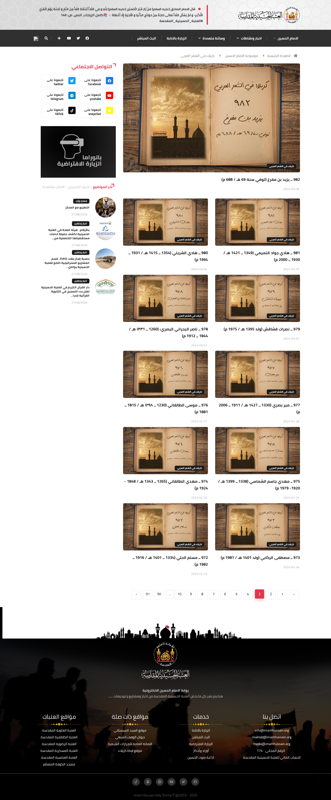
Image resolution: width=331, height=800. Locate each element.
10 (179, 594)
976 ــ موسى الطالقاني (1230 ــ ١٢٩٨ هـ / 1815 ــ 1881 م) (166, 408)
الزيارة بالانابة (177, 38)
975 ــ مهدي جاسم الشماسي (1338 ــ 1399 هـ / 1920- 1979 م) (259, 485)
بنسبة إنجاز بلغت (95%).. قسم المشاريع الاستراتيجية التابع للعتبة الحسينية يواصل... (67, 263)
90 (159, 594)
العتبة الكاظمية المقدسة (59, 737)
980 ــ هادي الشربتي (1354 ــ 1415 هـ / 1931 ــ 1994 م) (168, 256)
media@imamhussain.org (271, 744)
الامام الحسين (287, 38)
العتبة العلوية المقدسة (59, 730)
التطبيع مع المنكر (77, 207)
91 (148, 594)
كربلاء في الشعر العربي (197, 56)
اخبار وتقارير (80, 223)
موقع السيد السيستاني (130, 730)
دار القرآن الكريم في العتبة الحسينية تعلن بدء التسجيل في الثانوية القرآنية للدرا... (65, 291)
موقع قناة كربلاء (130, 750)
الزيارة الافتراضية (201, 744)
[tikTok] (136, 782)
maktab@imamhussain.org (272, 737)
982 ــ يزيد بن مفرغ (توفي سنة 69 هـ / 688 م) (260, 179)
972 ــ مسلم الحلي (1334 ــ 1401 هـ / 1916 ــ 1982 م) (170, 561)
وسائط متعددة (213, 38)
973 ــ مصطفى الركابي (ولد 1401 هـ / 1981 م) (260, 557)
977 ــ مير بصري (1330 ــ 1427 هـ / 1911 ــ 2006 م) (259, 408)
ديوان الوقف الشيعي (130, 737)
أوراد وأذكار (201, 750)
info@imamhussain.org (272, 730)
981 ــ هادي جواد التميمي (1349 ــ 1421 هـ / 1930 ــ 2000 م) (261, 256)
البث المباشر (146, 38)
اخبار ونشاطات (251, 38)
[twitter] (78, 38)
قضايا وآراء (81, 201)
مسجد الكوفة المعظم (59, 764)
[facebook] (87, 38)
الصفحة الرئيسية (279, 56)
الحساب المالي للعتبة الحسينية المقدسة (272, 757)
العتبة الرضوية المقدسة (59, 744)
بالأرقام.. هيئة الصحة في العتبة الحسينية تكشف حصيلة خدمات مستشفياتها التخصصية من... (68, 234)
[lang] (36, 38)
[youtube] (69, 38)
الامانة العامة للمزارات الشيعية (130, 744)
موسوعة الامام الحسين (241, 56)
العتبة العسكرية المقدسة (59, 750)
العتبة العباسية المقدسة (59, 757)
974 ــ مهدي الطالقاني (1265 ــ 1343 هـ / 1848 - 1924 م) (166, 485)
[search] (46, 38)
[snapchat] (148, 782)
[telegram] (160, 782)
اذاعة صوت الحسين (201, 757)
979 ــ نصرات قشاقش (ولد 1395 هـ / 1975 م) (262, 329)
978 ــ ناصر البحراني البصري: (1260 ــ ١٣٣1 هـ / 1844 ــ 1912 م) (168, 332)
